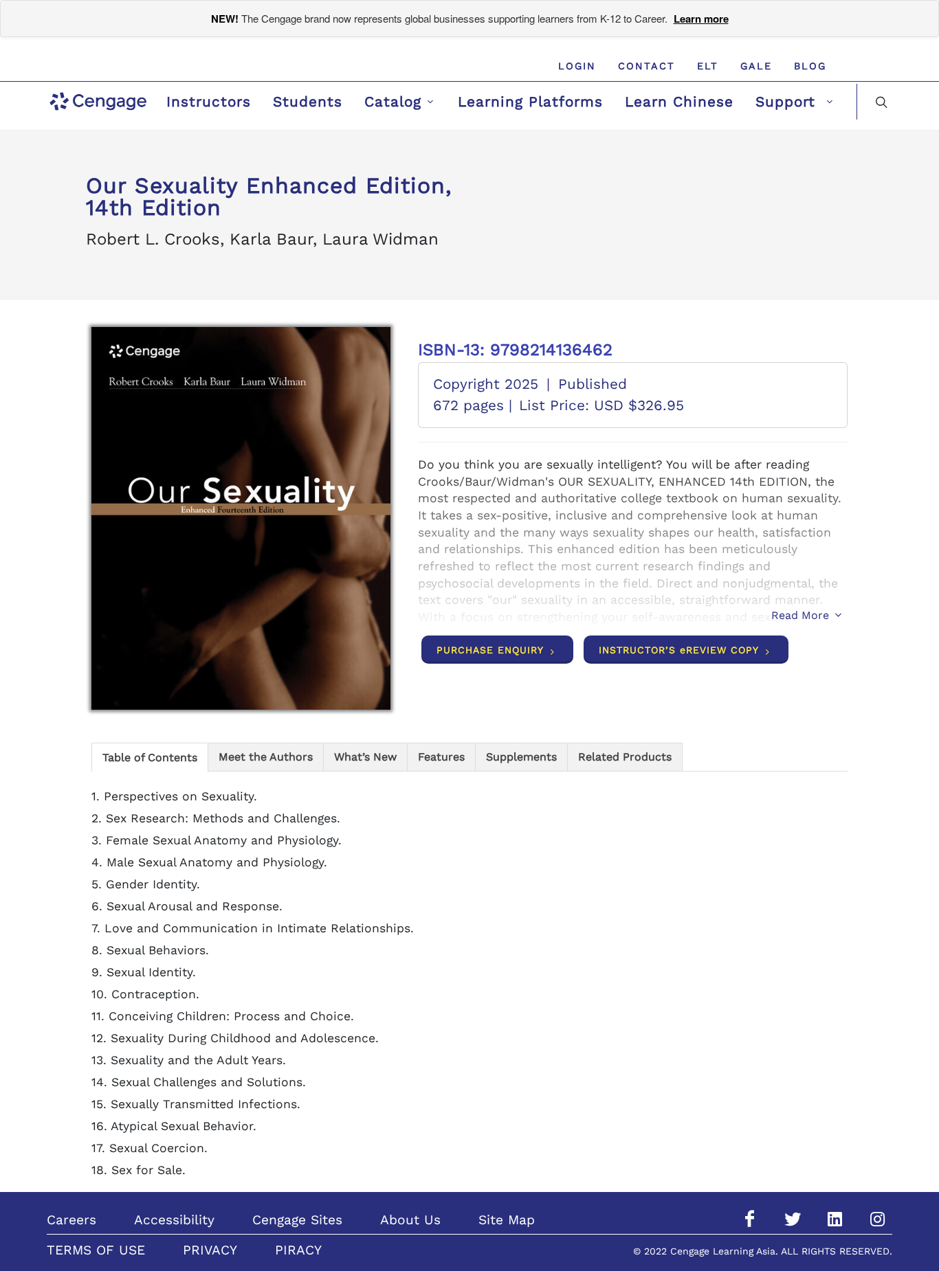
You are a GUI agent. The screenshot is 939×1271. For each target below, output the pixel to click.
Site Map (506, 1220)
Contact (646, 65)
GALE (756, 65)
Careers (71, 1220)
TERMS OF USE (96, 1250)
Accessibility (174, 1220)
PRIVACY (210, 1250)
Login (577, 65)
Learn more (701, 18)
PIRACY (298, 1250)
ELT (707, 65)
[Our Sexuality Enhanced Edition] (240, 518)
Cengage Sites (297, 1220)
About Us (410, 1220)
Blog (810, 65)
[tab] (149, 757)
